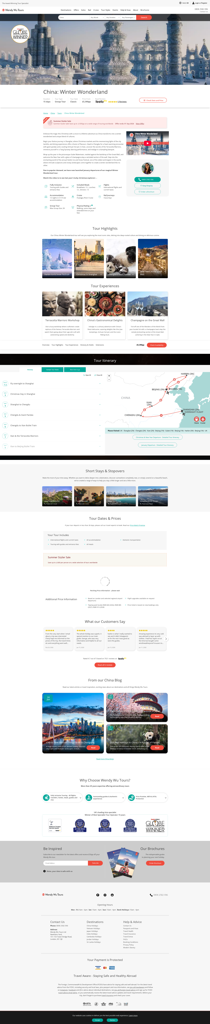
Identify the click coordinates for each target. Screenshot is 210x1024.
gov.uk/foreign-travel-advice (125, 990)
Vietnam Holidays (93, 928)
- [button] (109, 379)
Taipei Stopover (82, 502)
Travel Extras (128, 936)
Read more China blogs (105, 759)
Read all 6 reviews (105, 665)
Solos (83, 10)
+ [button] (109, 375)
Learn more (133, 1015)
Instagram (105, 895)
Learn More (92, 205)
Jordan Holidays (93, 939)
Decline (112, 1020)
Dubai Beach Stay (114, 502)
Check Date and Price (154, 100)
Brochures (145, 10)
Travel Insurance (129, 934)
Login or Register (201, 3)
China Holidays (92, 926)
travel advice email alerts (67, 993)
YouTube (112, 895)
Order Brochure (155, 863)
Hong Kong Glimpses (52, 502)
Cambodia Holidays (94, 936)
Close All (99, 375)
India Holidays (92, 934)
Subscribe (95, 863)
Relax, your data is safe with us (59, 871)
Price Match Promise (137, 525)
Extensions (100, 345)
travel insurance (108, 995)
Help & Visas (125, 10)
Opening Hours (105, 904)
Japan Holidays (92, 931)
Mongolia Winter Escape (149, 502)
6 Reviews (122, 101)
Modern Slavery (129, 947)
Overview (45, 345)
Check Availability (156, 345)
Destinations (66, 10)
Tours (59, 113)
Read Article (93, 748)
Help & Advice (132, 922)
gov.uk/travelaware (137, 987)
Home (45, 113)
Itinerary (30, 370)
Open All (88, 375)
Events (115, 10)
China (53, 113)
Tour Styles (105, 10)
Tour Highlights (57, 345)
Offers (76, 10)
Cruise (96, 10)
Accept (97, 1020)
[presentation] (166, 638)
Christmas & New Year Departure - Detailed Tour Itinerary (157, 437)
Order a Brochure (147, 192)
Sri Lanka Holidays (94, 942)
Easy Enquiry (148, 186)
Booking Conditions (130, 942)
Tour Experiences (71, 345)
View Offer (140, 124)
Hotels (52, 370)
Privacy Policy (128, 945)
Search (144, 17)
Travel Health (128, 931)
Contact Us (204, 12)
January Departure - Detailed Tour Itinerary (157, 445)
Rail (89, 10)
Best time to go (75, 370)
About (135, 10)
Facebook (97, 895)
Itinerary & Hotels (87, 345)
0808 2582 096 (201, 9)
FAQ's (125, 939)
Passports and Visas (130, 928)
